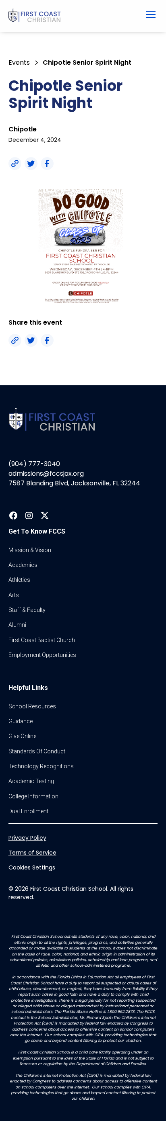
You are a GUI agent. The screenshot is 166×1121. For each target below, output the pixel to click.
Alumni (17, 625)
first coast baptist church (41, 640)
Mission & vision (29, 550)
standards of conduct (36, 751)
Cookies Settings (31, 867)
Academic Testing (31, 781)
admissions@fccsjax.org (46, 473)
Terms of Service (32, 853)
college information (33, 796)
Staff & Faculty (27, 610)
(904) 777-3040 (34, 463)
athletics (19, 580)
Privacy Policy (27, 838)
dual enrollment (28, 811)
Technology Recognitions (41, 766)
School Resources (32, 706)
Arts (13, 595)
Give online (22, 736)
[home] (69, 16)
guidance (20, 721)
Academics (22, 565)
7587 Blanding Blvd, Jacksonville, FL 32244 (74, 483)
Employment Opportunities (42, 655)
